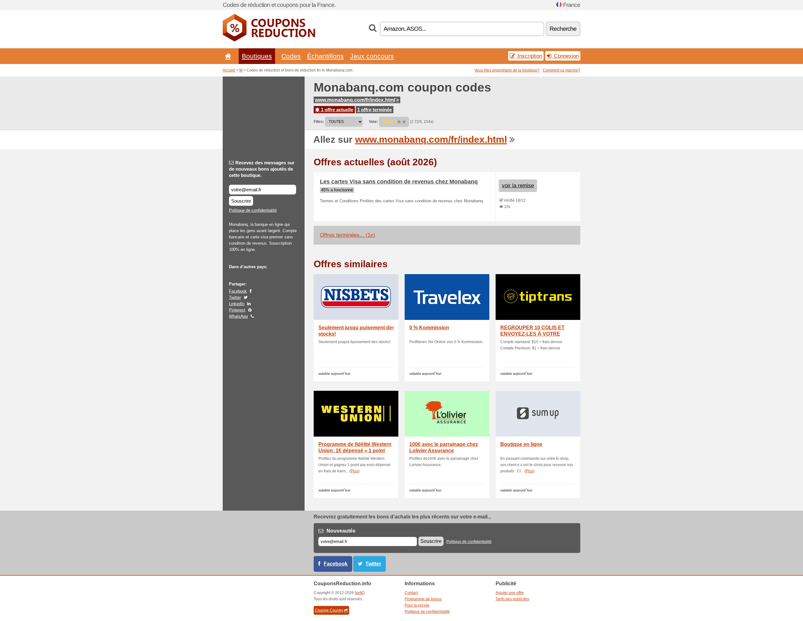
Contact (411, 593)
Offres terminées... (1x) (347, 235)
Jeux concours (372, 56)
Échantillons (325, 56)
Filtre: (319, 121)
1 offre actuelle (336, 109)
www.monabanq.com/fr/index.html (355, 100)
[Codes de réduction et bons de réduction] (269, 40)
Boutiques (257, 56)
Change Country (329, 610)
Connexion (565, 56)
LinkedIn (236, 303)
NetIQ (359, 593)
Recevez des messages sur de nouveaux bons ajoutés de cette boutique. (262, 169)
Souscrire (241, 201)
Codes (291, 56)
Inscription (529, 56)
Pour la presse (417, 605)
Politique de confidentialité (253, 210)
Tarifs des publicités (512, 599)
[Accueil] (227, 56)
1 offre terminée (374, 109)
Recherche (563, 28)
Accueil (229, 70)
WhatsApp (238, 316)
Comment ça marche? (561, 70)
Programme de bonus (423, 599)
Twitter (235, 297)
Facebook (238, 291)
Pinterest (237, 310)
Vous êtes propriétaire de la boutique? (507, 70)
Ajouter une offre (510, 593)
